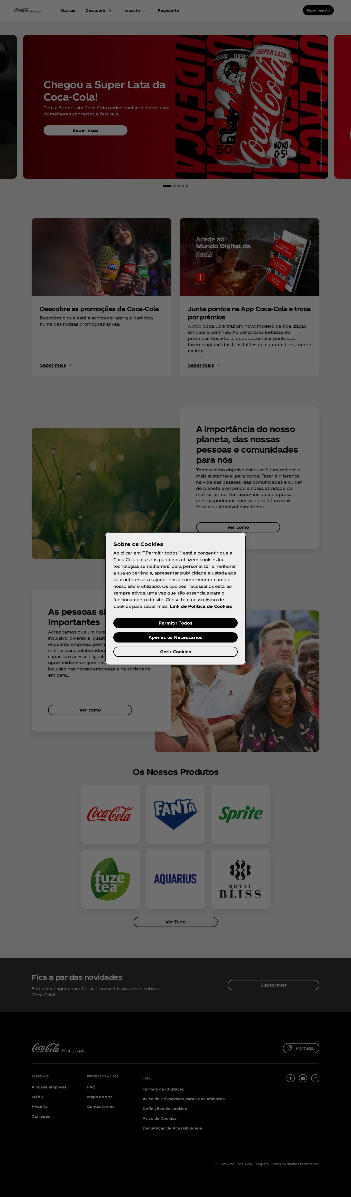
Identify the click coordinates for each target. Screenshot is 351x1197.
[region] (175, 598)
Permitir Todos (175, 622)
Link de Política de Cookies (201, 606)
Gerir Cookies (175, 651)
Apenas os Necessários (175, 637)
